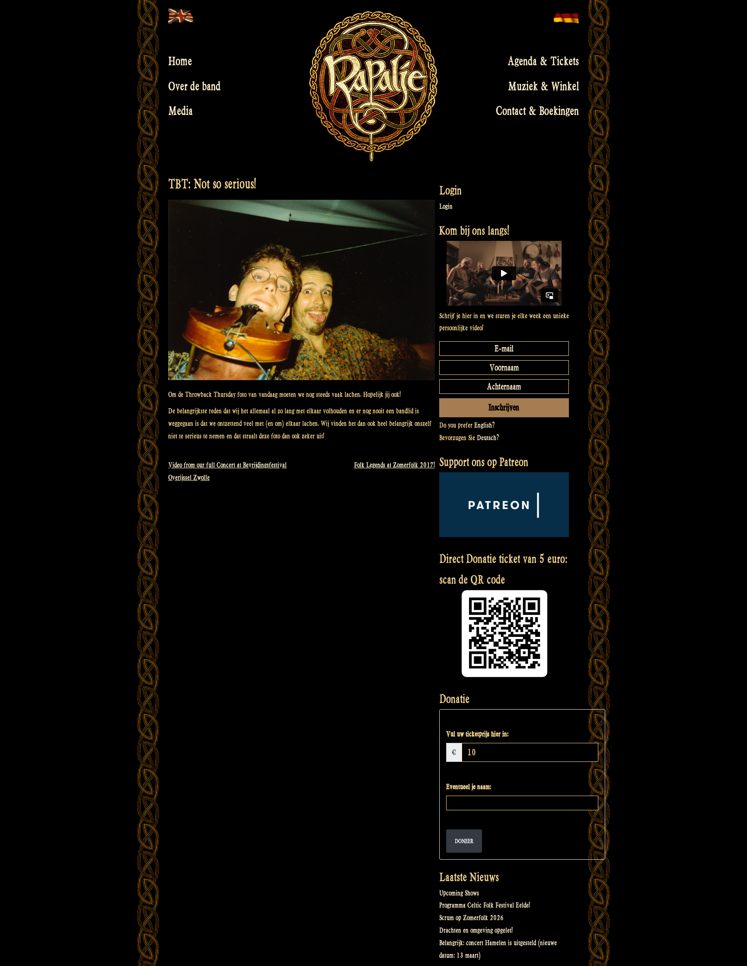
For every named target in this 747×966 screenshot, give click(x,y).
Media (180, 111)
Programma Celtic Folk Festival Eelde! (484, 905)
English (483, 425)
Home (180, 61)
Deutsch (486, 438)
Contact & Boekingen (537, 111)
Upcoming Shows (459, 893)
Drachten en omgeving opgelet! (476, 930)
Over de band (194, 86)
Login (446, 206)
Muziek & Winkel (543, 86)
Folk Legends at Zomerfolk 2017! (394, 465)
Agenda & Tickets (543, 61)
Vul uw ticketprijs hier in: (477, 734)
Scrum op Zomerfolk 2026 (471, 918)
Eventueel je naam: (468, 787)
